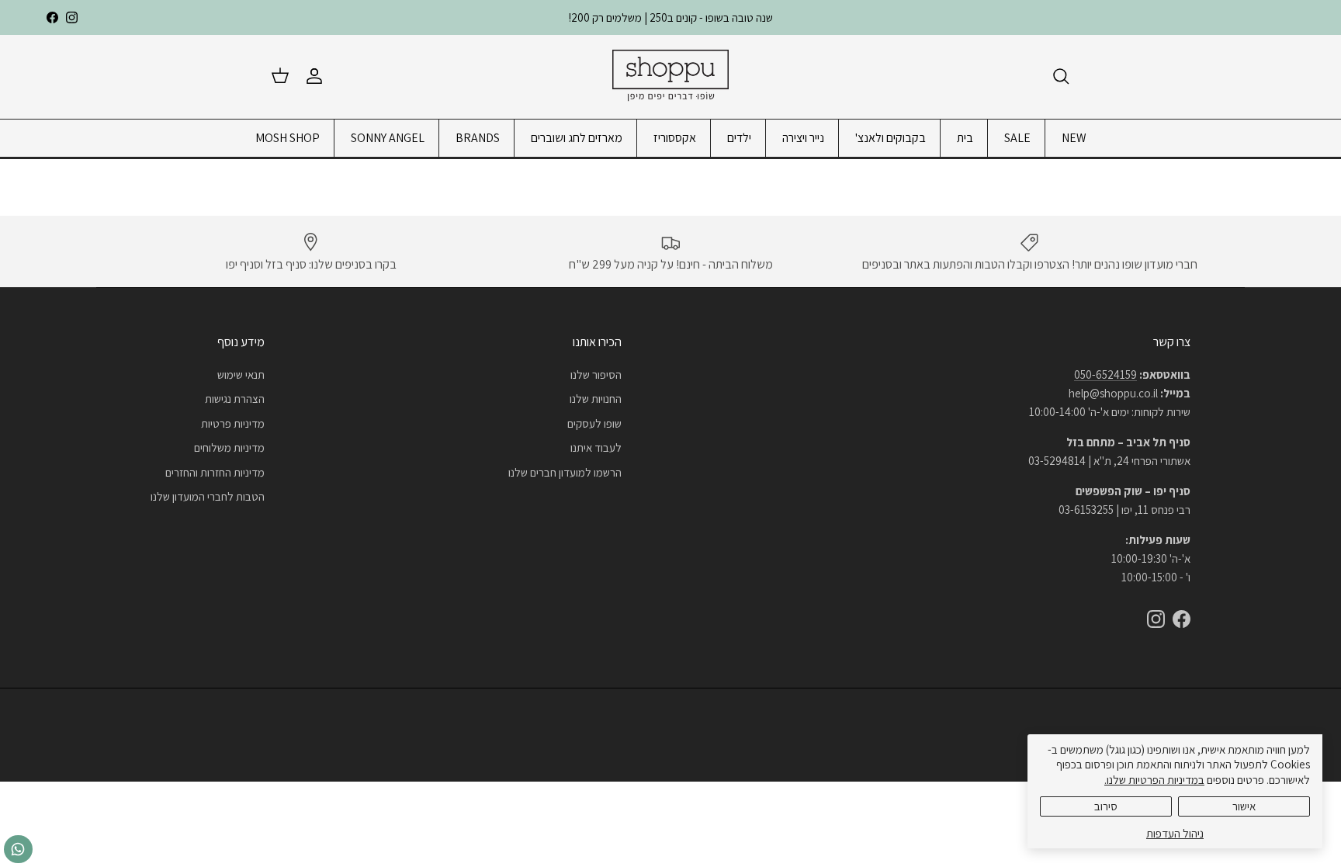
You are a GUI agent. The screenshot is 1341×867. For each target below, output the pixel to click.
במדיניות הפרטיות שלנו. (1154, 779)
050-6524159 (1105, 374)
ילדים (739, 138)
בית (965, 138)
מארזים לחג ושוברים (576, 138)
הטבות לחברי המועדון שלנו (208, 496)
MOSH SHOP (287, 138)
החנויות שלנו (596, 398)
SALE (1017, 138)
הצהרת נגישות (235, 398)
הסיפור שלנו (596, 374)
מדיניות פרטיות (233, 423)
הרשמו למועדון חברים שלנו (565, 472)
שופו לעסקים (594, 423)
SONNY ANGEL (387, 138)
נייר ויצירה (803, 138)
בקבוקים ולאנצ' (890, 138)
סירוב (1106, 806)
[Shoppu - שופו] (670, 76)
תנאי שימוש (241, 374)
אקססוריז (674, 138)
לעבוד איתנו (596, 447)
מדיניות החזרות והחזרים (215, 472)
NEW (1074, 138)
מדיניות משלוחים (229, 447)
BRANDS (478, 138)
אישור (1244, 806)
